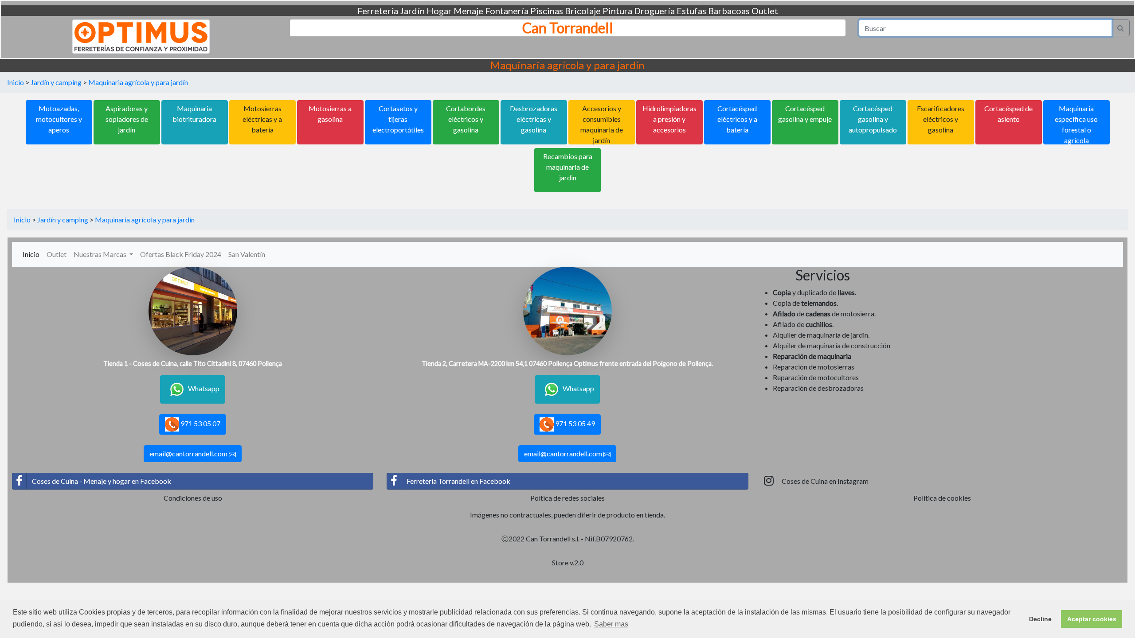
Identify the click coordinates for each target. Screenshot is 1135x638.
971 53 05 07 (199, 423)
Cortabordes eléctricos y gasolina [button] (465, 119)
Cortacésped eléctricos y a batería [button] (737, 119)
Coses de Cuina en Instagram (825, 481)
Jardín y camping (56, 82)
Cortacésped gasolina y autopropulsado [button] (873, 119)
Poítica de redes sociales (567, 498)
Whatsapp (203, 388)
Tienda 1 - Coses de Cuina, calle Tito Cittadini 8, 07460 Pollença (192, 363)
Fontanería (506, 10)
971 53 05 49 (574, 423)
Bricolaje (583, 10)
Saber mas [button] (611, 624)
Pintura (617, 10)
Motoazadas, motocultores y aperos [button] (59, 119)
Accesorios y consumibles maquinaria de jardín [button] (601, 124)
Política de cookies (942, 498)
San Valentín (246, 254)
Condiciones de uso (193, 498)
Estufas (691, 10)
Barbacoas (729, 10)
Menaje (468, 10)
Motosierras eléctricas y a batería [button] (262, 119)
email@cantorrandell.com (189, 453)
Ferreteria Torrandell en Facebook (458, 481)
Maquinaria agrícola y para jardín (138, 82)
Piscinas (546, 10)
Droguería (654, 10)
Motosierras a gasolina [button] (330, 113)
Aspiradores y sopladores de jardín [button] (127, 119)
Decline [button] (1040, 618)
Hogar (439, 10)
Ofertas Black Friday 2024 (180, 254)
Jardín (412, 10)
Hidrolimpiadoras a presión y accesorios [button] (669, 119)
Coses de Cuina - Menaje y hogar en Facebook (101, 481)
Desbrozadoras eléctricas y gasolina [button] (533, 119)
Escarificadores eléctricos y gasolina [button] (940, 119)
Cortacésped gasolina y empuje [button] (805, 113)
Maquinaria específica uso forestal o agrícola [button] (1076, 124)
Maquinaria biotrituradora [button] (194, 113)
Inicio (15, 82)
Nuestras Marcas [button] (101, 254)
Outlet (764, 10)
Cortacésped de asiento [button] (1008, 113)
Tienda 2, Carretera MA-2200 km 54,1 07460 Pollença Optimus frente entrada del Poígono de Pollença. (567, 363)
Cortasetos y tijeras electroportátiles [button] (398, 119)
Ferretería (377, 10)
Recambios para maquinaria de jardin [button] (567, 167)
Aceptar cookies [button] (1091, 618)
